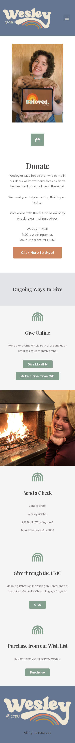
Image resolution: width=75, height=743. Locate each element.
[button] (37, 252)
